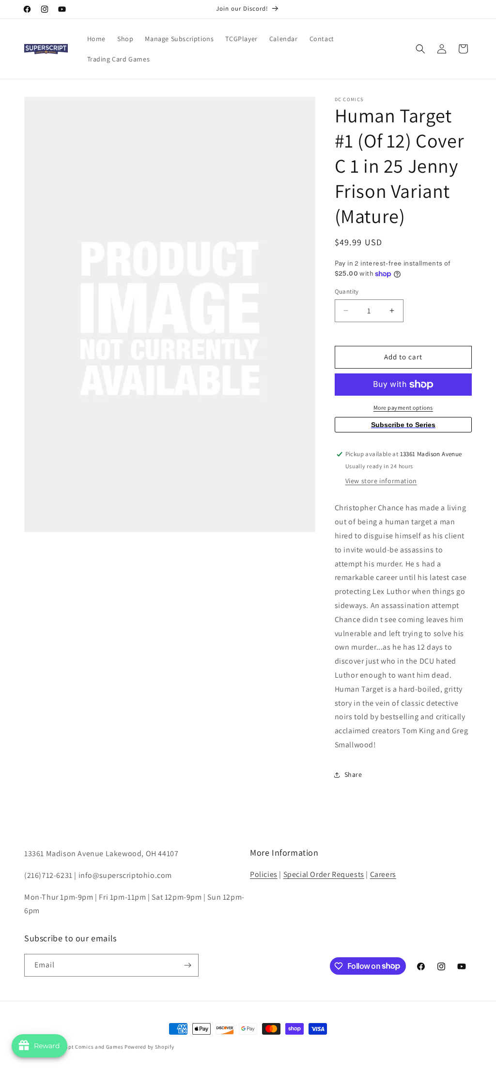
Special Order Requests (323, 874)
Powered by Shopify (149, 1046)
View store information (381, 480)
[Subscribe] (187, 965)
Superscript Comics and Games (84, 1046)
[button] (420, 48)
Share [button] (353, 774)
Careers (383, 874)
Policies (264, 874)
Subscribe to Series (403, 425)
